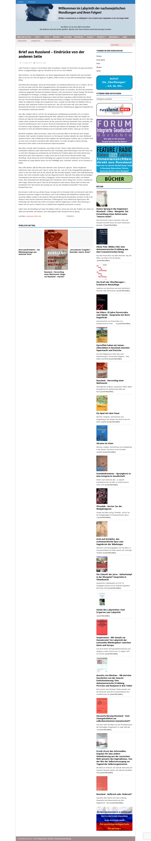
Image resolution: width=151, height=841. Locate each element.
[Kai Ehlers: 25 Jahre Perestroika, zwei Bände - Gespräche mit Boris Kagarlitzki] (114, 302)
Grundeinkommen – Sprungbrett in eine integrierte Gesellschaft (113, 474)
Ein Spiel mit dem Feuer (108, 413)
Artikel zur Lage (41, 63)
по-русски (31, 2)
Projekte (101, 37)
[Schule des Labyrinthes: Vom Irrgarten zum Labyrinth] (114, 599)
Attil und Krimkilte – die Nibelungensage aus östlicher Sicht (29, 252)
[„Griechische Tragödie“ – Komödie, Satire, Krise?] (82, 239)
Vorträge (67, 37)
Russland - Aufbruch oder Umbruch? (114, 794)
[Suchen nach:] (121, 45)
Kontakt (21, 2)
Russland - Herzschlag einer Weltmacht (110, 381)
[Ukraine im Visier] (114, 433)
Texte (46, 37)
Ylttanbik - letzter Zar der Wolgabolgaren (109, 507)
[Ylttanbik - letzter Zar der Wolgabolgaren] (114, 496)
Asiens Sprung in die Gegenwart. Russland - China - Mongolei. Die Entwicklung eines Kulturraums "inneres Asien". (112, 212)
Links (124, 37)
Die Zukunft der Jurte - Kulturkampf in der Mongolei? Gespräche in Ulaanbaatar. (114, 577)
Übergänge (113, 37)
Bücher (56, 37)
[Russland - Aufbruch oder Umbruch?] (114, 784)
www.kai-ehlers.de (33, 216)
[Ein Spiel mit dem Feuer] (114, 403)
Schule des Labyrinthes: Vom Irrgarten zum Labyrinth (110, 611)
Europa (98, 56)
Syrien (98, 71)
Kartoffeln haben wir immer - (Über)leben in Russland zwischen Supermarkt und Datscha (113, 348)
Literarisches (35, 41)
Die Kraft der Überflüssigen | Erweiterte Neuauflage (110, 283)
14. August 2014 (27, 63)
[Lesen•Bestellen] (110, 225)
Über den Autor (24, 37)
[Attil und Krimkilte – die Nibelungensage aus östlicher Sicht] (30, 239)
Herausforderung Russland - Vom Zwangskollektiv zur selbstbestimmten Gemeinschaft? (113, 718)
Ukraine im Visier (104, 443)
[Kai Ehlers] (75, 20)
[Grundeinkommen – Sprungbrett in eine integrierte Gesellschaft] (114, 463)
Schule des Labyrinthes (53, 41)
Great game (100, 60)
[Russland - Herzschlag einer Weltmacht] (114, 370)
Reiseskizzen (22, 41)
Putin (98, 63)
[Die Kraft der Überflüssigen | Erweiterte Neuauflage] (114, 272)
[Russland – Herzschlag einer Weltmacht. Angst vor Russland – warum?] (56, 250)
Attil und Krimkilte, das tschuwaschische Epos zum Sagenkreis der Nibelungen (109, 542)
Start (37, 37)
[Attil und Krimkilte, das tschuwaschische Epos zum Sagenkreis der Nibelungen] (114, 529)
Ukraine (99, 67)
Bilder (90, 37)
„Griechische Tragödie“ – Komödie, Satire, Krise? (81, 251)
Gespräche (78, 37)
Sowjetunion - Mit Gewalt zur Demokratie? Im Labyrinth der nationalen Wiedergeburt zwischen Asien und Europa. (113, 641)
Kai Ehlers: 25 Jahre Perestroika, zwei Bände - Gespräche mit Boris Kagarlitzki (113, 315)
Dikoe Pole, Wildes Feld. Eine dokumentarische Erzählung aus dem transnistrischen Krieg (112, 249)
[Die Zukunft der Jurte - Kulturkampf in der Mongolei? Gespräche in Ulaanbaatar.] (114, 564)
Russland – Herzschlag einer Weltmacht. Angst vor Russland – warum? (54, 274)
